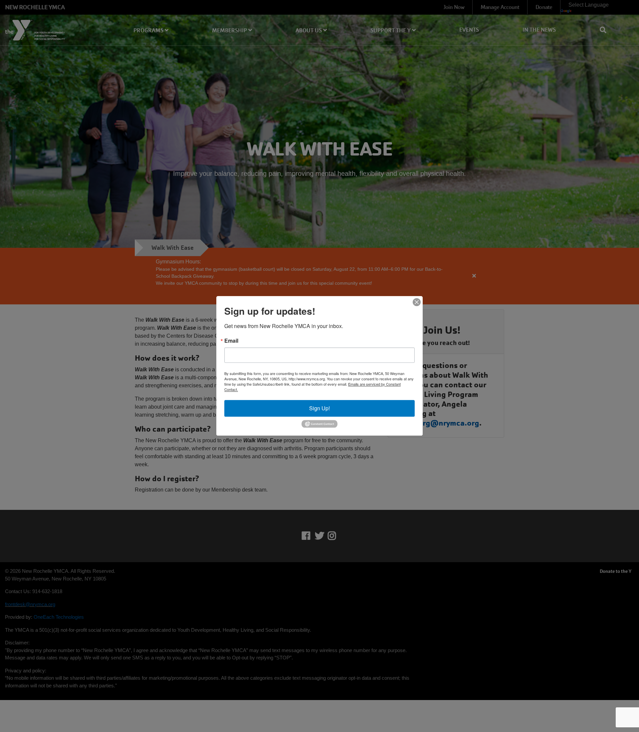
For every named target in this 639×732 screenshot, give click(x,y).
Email (231, 340)
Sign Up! (319, 408)
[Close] (417, 302)
